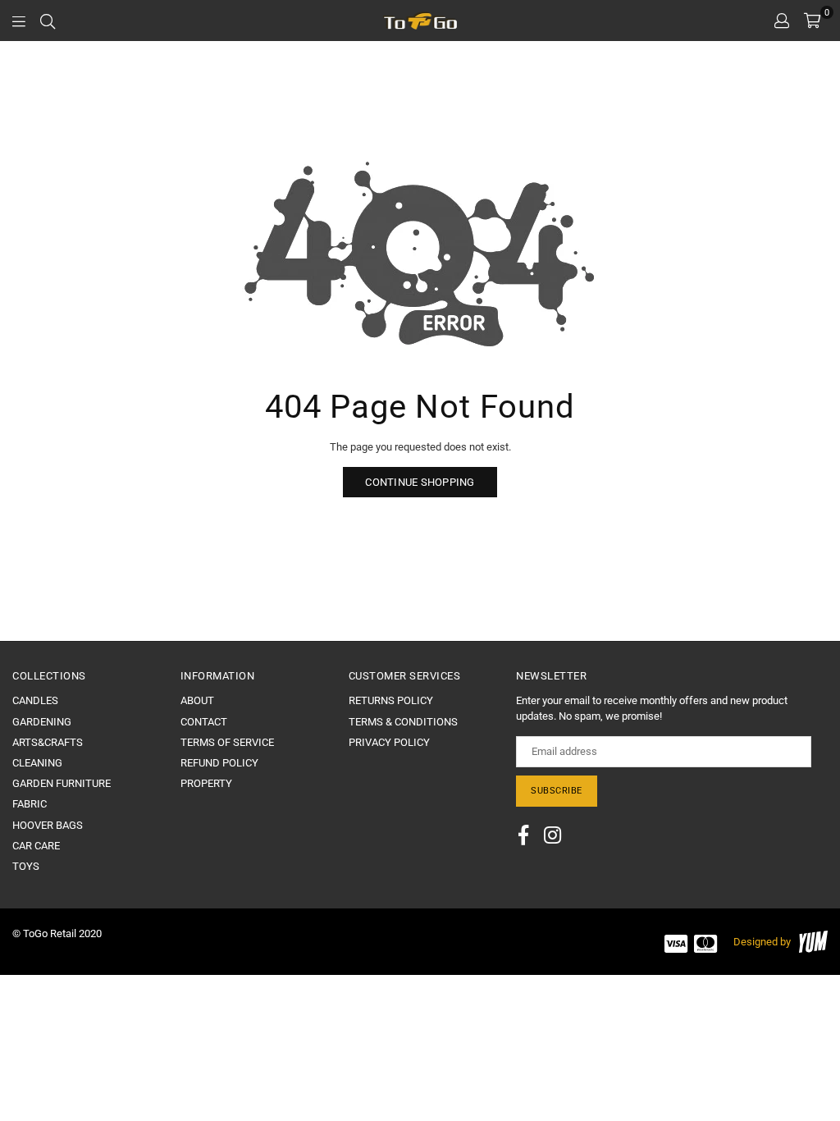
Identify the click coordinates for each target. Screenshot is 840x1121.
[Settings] (782, 20)
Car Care (36, 846)
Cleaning (37, 763)
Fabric (29, 804)
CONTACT (203, 722)
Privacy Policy (389, 742)
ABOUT (197, 700)
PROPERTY (206, 783)
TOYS (25, 866)
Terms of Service (227, 742)
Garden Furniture (61, 783)
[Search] (47, 20)
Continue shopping (419, 482)
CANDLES (35, 700)
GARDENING (41, 722)
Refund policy (219, 763)
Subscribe (556, 790)
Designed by (762, 942)
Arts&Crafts (47, 742)
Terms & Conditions (403, 722)
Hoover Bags (47, 825)
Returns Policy (391, 700)
